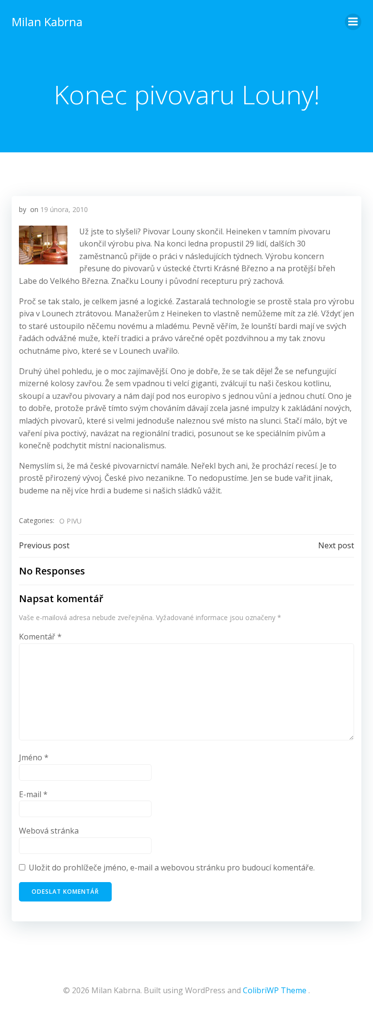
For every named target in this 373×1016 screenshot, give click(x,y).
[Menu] (353, 22)
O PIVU (70, 520)
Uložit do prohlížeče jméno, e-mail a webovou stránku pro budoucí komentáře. (172, 867)
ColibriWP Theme (274, 990)
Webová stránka (49, 830)
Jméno (34, 757)
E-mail (33, 794)
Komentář (40, 636)
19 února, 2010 (64, 209)
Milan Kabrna (47, 22)
